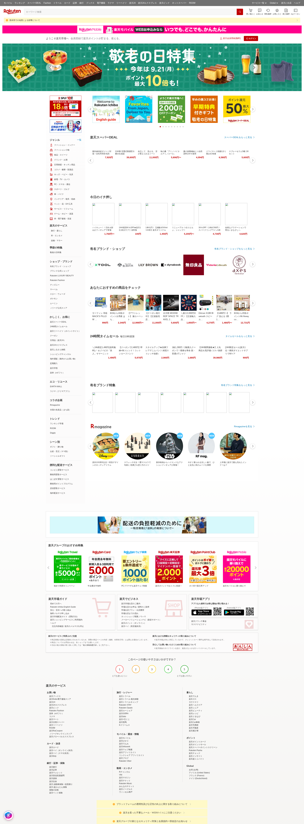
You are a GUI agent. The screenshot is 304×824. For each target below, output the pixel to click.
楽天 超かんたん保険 (58, 787)
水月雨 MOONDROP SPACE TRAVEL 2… (170, 316)
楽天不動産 (193, 728)
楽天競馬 (123, 722)
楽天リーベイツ (56, 725)
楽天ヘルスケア (195, 705)
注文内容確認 (57, 626)
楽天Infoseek (124, 746)
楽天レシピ (193, 713)
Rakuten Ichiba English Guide (63, 607)
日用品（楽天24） (58, 340)
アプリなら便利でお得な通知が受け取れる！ (210, 603)
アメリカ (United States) (199, 773)
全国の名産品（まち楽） (60, 410)
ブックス (90, 3)
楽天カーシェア (125, 711)
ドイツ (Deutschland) (198, 778)
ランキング (20, 3)
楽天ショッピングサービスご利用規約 (66, 620)
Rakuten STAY (125, 705)
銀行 (81, 3)
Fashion (47, 3)
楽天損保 (53, 778)
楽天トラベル (124, 696)
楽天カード (54, 747)
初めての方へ (56, 603)
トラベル (57, 3)
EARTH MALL (56, 386)
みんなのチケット (126, 786)
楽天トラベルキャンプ (128, 702)
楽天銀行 (53, 767)
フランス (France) (196, 775)
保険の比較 (54, 790)
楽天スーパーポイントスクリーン (203, 747)
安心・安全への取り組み (60, 610)
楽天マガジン (124, 777)
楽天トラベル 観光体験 (129, 699)
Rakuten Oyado (126, 708)
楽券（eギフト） (57, 373)
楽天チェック (194, 753)
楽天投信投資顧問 (56, 775)
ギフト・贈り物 (56, 447)
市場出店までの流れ (129, 613)
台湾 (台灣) (193, 770)
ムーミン (54, 303)
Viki (120, 775)
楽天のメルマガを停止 (74, 626)
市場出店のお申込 (128, 607)
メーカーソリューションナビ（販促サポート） (141, 620)
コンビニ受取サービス (59, 470)
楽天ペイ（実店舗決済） (131, 626)
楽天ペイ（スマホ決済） (59, 753)
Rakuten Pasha (195, 750)
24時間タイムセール (58, 326)
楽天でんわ (124, 744)
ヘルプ (297, 3)
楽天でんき (193, 696)
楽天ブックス (55, 696)
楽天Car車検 (194, 722)
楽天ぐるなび (194, 716)
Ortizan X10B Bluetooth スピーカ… (206, 316)
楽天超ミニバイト (196, 759)
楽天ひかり (124, 741)
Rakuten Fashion (57, 280)
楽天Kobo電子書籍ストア (60, 699)
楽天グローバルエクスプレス (61, 736)
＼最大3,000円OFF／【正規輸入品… (188, 316)
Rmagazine (55, 405)
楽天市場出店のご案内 (130, 603)
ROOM (192, 3)
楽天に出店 (286, 3)
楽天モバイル (124, 738)
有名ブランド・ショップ (60, 266)
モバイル (8, 3)
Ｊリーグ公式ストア (58, 308)
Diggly (53, 433)
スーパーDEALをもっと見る (238, 137)
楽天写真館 (193, 725)
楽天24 (132, 3)
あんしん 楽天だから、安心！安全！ (242, 647)
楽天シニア (193, 708)
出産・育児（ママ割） (59, 451)
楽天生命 (53, 781)
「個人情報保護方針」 (90, 645)
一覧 (79, 140)
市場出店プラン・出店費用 (132, 610)
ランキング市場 (56, 423)
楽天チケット (124, 781)
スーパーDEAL (34, 3)
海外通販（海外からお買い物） (63, 359)
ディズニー (55, 285)
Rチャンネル (124, 772)
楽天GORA (123, 713)
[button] (259, 12)
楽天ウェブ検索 (125, 749)
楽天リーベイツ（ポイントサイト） (65, 331)
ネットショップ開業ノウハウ (133, 616)
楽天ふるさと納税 (57, 350)
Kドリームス (124, 725)
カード (67, 3)
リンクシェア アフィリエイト (131, 755)
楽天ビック (164, 3)
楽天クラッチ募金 (198, 621)
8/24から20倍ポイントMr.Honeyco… (241, 316)
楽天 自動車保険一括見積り (61, 784)
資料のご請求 (143, 607)
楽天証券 (53, 770)
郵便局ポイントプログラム (61, 484)
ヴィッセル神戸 (125, 792)
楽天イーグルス (125, 789)
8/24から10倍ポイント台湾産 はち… (117, 316)
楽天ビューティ (195, 711)
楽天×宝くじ (124, 719)
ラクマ (111, 3)
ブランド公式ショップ (59, 271)
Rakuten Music (125, 783)
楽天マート (54, 719)
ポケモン (54, 299)
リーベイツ (121, 3)
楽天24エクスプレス (147, 3)
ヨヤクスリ (193, 702)
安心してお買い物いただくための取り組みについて (174, 644)
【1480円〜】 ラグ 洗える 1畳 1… (224, 316)
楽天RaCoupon (56, 731)
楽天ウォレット (56, 773)
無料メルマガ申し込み (59, 613)
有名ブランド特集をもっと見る (236, 385)
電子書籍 (101, 3)
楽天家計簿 (193, 731)
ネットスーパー (179, 3)
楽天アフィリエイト (127, 752)
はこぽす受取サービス (59, 479)
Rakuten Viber (125, 761)
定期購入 (54, 363)
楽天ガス (192, 699)
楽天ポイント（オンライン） (133, 623)
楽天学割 (54, 368)
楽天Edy (52, 756)
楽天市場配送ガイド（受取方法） (64, 616)
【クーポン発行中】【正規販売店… (153, 316)
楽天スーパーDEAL (58, 322)
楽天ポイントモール (197, 744)
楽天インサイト (195, 756)
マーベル (54, 289)
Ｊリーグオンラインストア (60, 734)
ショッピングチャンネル (60, 354)
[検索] (240, 12)
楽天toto (122, 716)
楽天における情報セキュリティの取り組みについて (174, 636)
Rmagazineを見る (243, 426)
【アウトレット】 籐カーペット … (135, 316)
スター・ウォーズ (57, 294)
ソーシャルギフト (57, 456)
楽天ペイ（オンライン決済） (61, 750)
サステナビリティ (198, 624)
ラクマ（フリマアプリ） (60, 391)
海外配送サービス (57, 493)
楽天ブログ (124, 758)
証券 (75, 3)
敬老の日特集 (55, 252)
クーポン (54, 336)
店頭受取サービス (57, 488)
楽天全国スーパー (56, 722)
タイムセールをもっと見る (238, 336)
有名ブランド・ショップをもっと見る (233, 248)
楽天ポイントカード (197, 742)
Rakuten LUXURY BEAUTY (62, 276)
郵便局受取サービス (58, 474)
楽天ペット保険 (56, 793)
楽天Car (192, 719)
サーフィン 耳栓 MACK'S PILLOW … (99, 316)
